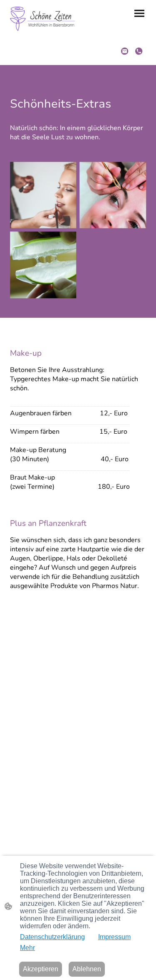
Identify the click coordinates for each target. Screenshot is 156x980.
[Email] (125, 51)
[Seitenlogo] (42, 19)
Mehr (27, 947)
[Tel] (139, 51)
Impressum (114, 936)
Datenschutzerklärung (52, 936)
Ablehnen (86, 968)
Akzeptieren (40, 968)
